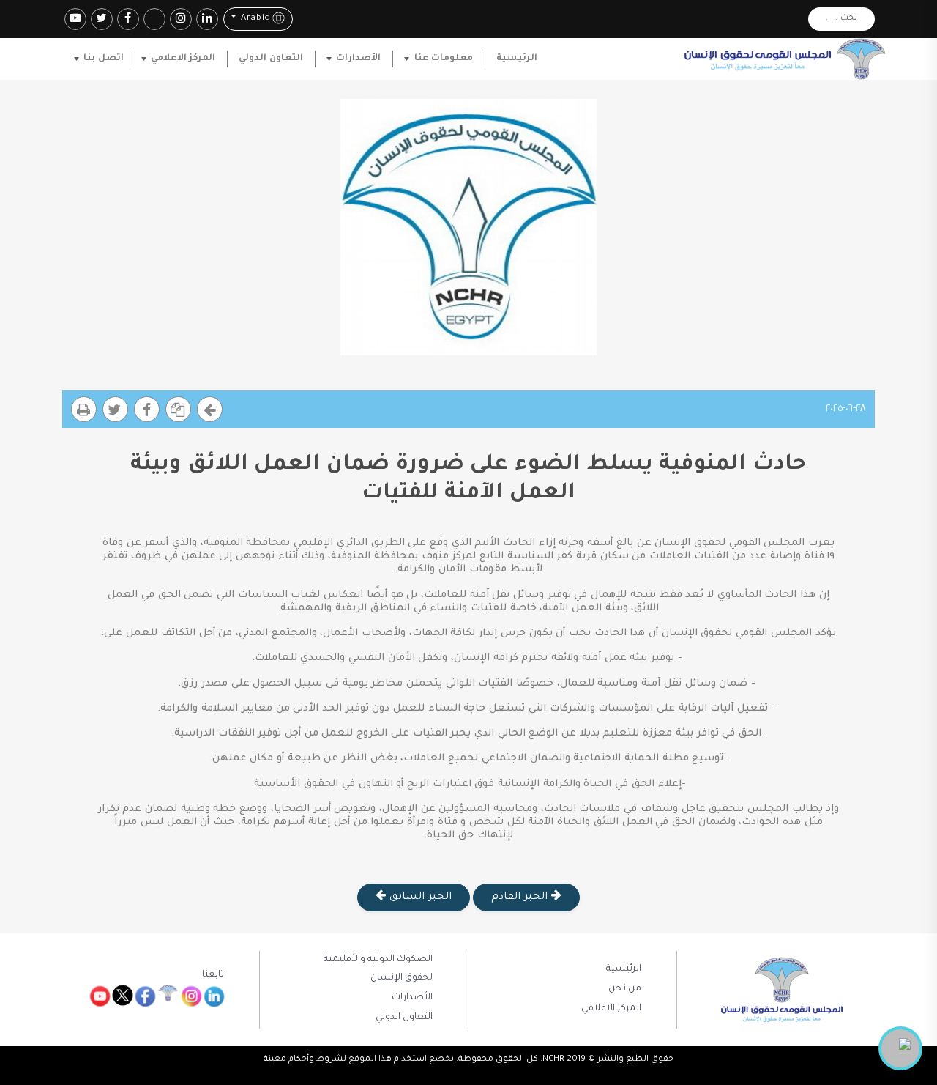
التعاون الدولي (270, 58)
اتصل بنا (103, 58)
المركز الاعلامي (183, 58)
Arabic (253, 19)
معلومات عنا (443, 58)
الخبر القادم (520, 897)
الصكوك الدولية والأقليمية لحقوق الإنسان (378, 968)
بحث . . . (841, 18)
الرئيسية (516, 58)
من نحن (624, 989)
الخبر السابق (418, 897)
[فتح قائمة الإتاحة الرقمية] (900, 1048)
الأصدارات (358, 58)
